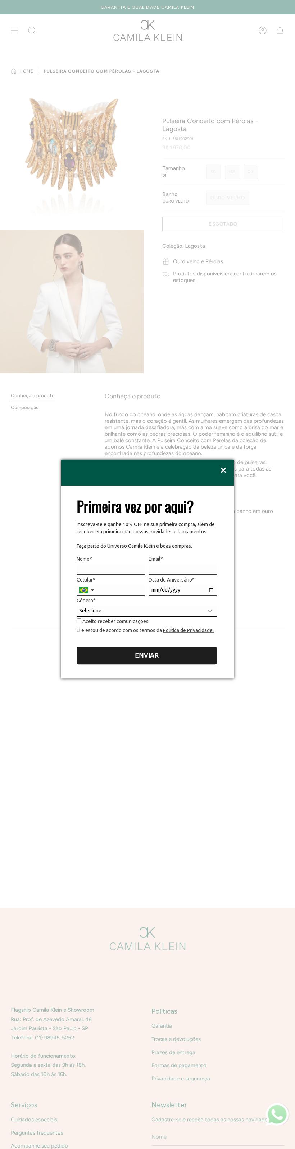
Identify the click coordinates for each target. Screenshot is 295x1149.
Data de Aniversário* (172, 580)
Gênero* (86, 600)
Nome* (84, 559)
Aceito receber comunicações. (115, 621)
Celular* (86, 580)
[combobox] (87, 590)
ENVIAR (147, 655)
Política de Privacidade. (188, 630)
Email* (156, 559)
